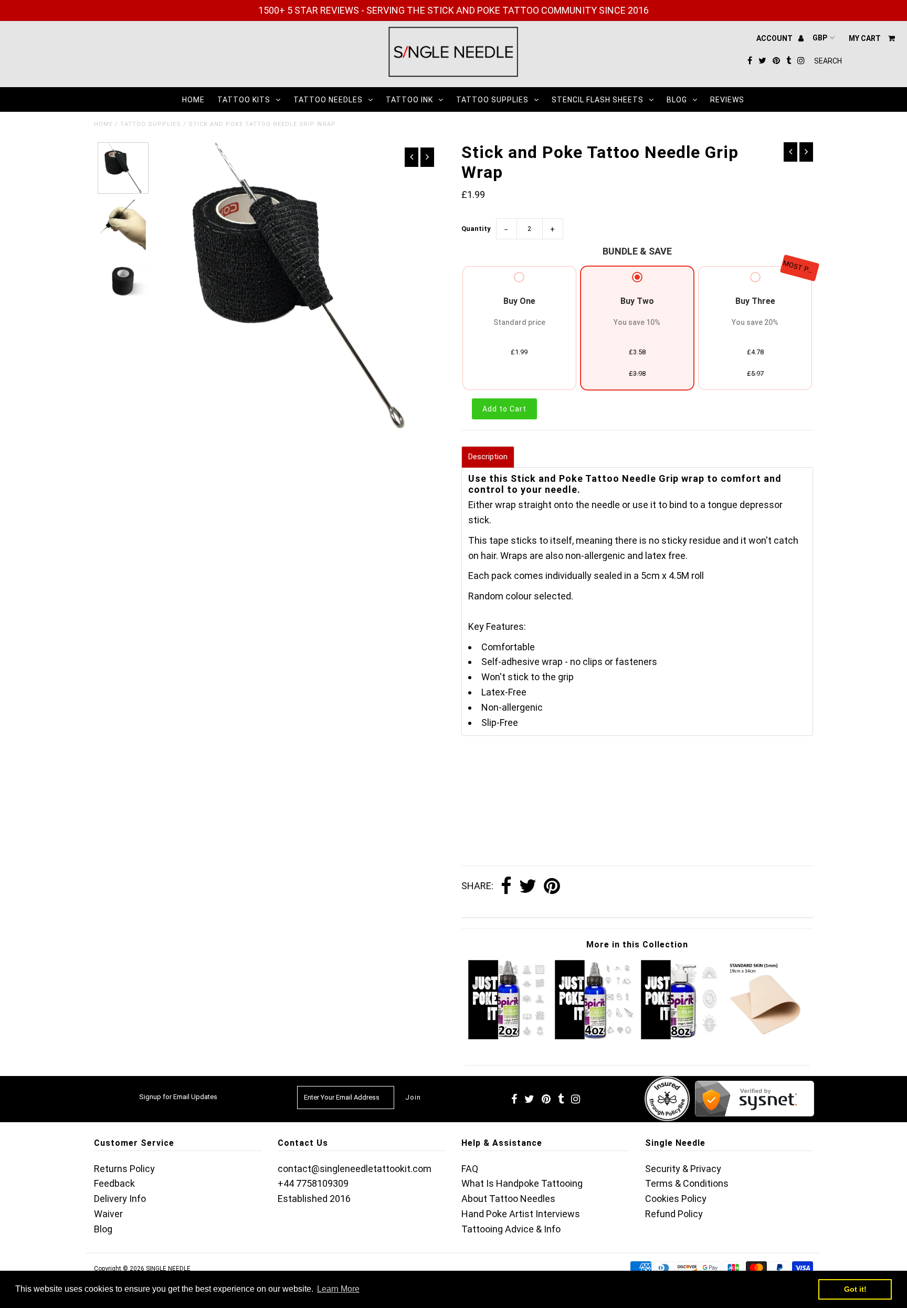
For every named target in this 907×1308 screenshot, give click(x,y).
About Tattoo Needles (508, 1198)
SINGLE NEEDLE (168, 1268)
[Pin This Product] (552, 886)
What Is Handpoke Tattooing (522, 1183)
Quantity (476, 229)
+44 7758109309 (313, 1183)
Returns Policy (124, 1168)
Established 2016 (314, 1198)
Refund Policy (674, 1213)
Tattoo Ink (409, 100)
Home (193, 100)
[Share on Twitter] (527, 886)
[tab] (487, 457)
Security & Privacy (683, 1168)
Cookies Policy (675, 1198)
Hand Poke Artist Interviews (520, 1213)
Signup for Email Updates (178, 1097)
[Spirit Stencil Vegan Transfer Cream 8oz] (680, 1035)
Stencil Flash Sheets (598, 100)
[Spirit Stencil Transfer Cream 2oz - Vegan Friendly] (507, 1035)
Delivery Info (120, 1198)
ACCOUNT (775, 38)
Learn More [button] (338, 1288)
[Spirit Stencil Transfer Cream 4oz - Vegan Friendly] (594, 1035)
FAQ (469, 1168)
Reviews (727, 100)
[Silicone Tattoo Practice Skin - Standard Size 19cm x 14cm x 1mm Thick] (766, 1035)
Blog (677, 100)
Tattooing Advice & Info (511, 1229)
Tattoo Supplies (492, 100)
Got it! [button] (855, 1289)
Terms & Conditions (687, 1183)
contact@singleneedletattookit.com (354, 1168)
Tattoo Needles (328, 100)
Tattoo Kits (243, 100)
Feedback (114, 1183)
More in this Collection (637, 945)
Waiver (108, 1213)
